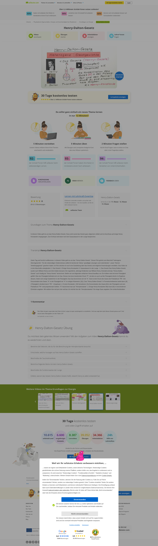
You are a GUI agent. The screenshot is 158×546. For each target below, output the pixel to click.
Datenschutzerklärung (89, 475)
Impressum (85, 525)
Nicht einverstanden (79, 514)
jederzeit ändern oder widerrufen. (59, 490)
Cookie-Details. (107, 475)
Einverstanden (80, 499)
